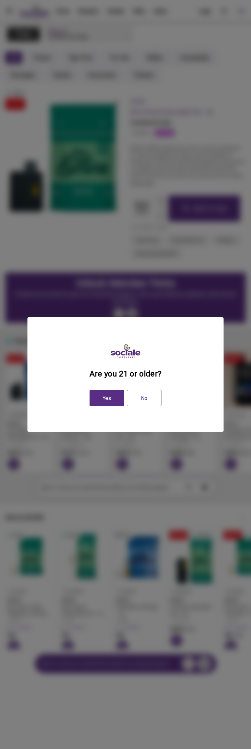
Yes (107, 398)
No (144, 398)
